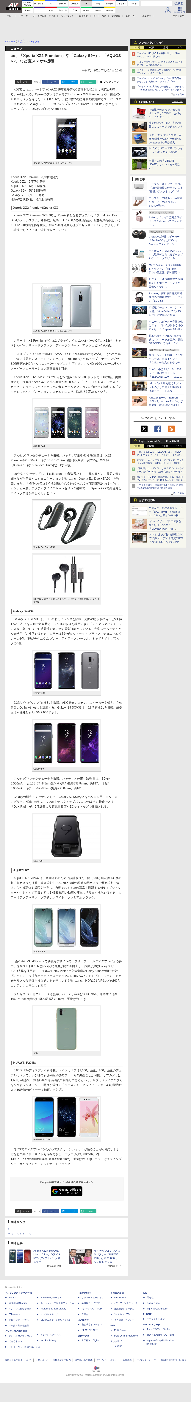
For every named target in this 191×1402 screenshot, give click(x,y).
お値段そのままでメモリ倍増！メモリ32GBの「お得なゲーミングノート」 (165, 113)
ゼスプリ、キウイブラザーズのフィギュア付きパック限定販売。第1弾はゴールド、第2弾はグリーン (160, 463)
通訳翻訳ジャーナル (124, 1308)
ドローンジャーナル (19, 1320)
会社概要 (127, 1360)
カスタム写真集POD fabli (160, 1335)
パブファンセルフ (156, 1319)
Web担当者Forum (18, 1303)
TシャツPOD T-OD (92, 1308)
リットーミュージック (93, 1297)
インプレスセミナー (50, 1314)
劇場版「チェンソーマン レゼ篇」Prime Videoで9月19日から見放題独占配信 (165, 311)
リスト (37, 82)
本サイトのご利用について (18, 1360)
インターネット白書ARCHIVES (24, 1347)
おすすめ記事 (147, 500)
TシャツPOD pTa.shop (159, 1329)
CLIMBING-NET (90, 1330)
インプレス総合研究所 (20, 1308)
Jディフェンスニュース (126, 1303)
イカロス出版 (117, 1293)
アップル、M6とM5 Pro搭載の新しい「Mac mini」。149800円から (165, 202)
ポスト (26, 82)
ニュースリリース (20, 1234)
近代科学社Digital (90, 1340)
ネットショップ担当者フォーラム (57, 1303)
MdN (112, 1325)
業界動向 (116, 16)
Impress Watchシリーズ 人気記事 (159, 441)
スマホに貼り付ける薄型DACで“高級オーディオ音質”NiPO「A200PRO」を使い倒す (166, 538)
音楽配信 (146, 16)
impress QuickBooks (157, 1308)
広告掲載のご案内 (62, 1360)
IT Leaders (14, 1314)
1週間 (165, 47)
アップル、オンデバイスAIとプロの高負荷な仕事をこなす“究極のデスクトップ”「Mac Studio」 (160, 81)
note (91, 82)
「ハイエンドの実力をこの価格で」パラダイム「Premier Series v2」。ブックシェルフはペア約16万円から (160, 89)
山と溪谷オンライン (92, 1324)
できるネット (15, 1341)
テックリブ (116, 1341)
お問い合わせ (42, 1360)
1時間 (137, 47)
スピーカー (131, 16)
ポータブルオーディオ (44, 16)
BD (95, 16)
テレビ (10, 16)
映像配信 (83, 16)
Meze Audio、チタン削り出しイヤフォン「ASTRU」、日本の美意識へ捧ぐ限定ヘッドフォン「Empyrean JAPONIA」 (166, 272)
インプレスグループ (146, 1360)
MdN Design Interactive (126, 1335)
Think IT (13, 1297)
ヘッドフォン (67, 16)
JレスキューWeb (122, 1314)
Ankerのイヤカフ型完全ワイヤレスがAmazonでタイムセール (165, 221)
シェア (53, 82)
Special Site (146, 101)
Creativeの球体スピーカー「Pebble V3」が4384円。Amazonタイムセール (164, 240)
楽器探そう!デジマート (93, 1303)
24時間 (150, 47)
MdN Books (120, 1330)
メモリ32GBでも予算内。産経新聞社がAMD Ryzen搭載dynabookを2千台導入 (165, 139)
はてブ (72, 82)
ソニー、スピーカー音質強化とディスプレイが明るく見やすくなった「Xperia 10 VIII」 (166, 325)
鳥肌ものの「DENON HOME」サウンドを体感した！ (164, 164)
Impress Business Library (53, 1308)
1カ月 (179, 47)
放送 (104, 16)
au (9, 1229)
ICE (145, 1293)
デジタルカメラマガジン (21, 1335)
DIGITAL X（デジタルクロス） (55, 1320)
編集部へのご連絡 (84, 1360)
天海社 (150, 1297)
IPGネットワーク (151, 1324)
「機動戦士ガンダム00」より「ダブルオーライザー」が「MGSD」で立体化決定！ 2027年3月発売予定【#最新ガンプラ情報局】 (160, 471)
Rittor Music (84, 1293)
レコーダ (23, 16)
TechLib (118, 1346)
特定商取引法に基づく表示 (173, 1360)
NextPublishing (48, 1340)
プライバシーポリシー (107, 1360)
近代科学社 (83, 1335)
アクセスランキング (150, 42)
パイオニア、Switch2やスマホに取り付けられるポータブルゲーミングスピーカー (166, 254)
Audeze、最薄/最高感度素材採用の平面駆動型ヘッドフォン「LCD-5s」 (166, 297)
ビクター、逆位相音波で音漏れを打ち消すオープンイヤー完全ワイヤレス (166, 283)
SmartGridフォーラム (51, 1297)
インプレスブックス (50, 1335)
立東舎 (85, 1314)
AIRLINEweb (120, 1297)
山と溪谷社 (83, 1320)
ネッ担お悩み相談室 (19, 1325)
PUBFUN (148, 1314)
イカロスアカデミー (124, 1320)
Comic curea (153, 1303)
